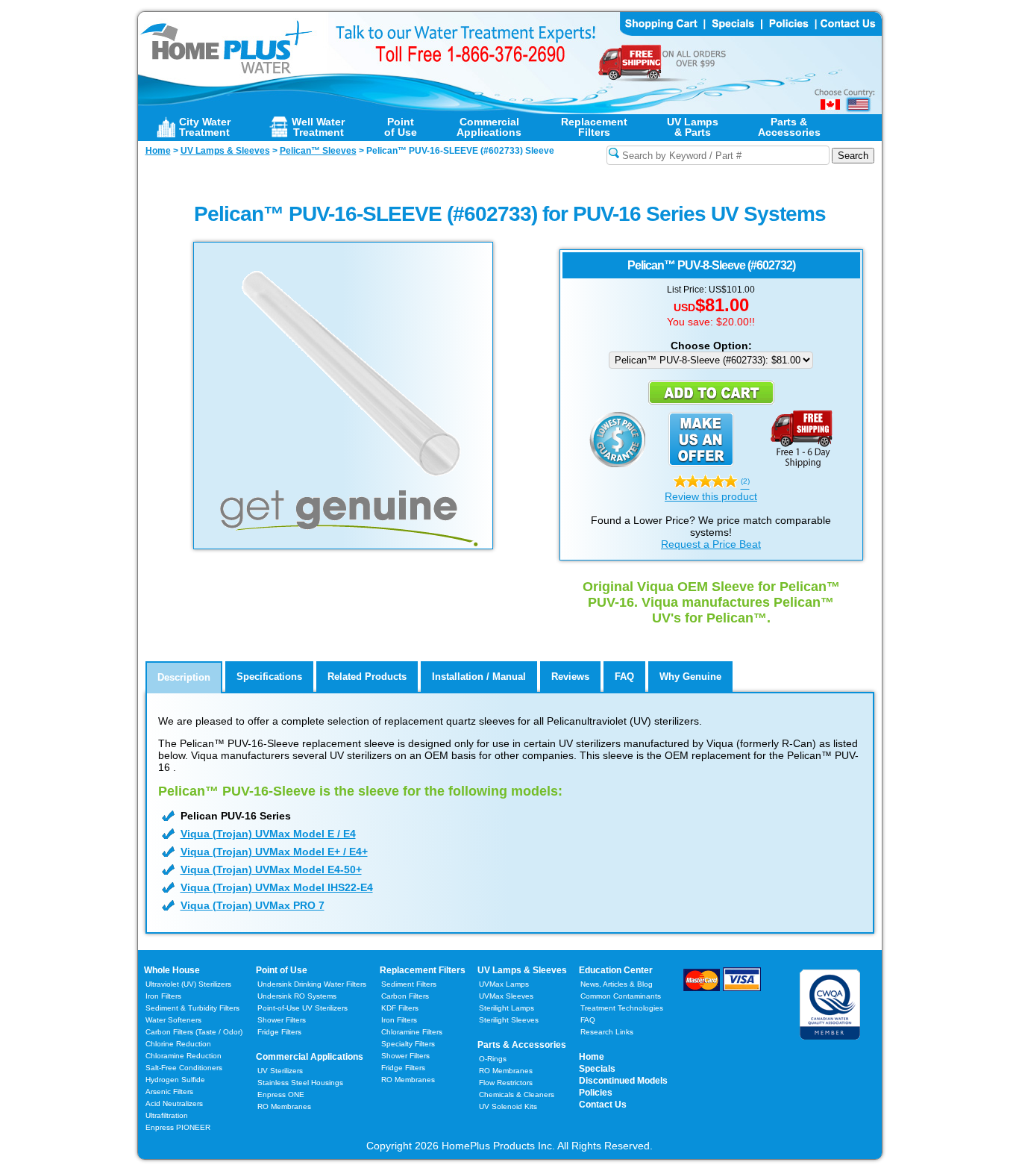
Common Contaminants (620, 996)
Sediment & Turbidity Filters (192, 1008)
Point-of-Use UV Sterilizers (302, 1008)
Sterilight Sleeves (509, 1020)
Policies (595, 1092)
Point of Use (281, 970)
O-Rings (493, 1059)
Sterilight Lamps (506, 1008)
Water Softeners (173, 1020)
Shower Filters (281, 1020)
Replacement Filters (422, 970)
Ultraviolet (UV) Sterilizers (188, 984)
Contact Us (603, 1104)
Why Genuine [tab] (690, 676)
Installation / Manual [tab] (479, 676)
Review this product (711, 496)
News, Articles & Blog (616, 984)
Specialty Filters (408, 1044)
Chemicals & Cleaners (516, 1094)
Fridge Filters (279, 1032)
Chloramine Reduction (183, 1056)
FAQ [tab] (624, 676)
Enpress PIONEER (177, 1127)
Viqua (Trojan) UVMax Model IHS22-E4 (277, 887)
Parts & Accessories (521, 1045)
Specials (597, 1069)
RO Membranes (284, 1106)
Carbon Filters (193, 1032)
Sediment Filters (408, 984)
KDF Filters (399, 1008)
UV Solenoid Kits (508, 1106)
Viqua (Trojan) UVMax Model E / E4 (268, 834)
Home (591, 1057)
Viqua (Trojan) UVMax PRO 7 (252, 905)
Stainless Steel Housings (300, 1082)
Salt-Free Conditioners (183, 1068)
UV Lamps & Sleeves (522, 970)
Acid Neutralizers (174, 1103)
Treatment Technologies (621, 1008)
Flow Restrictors (506, 1082)
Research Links (606, 1032)
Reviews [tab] (570, 676)
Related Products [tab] (367, 676)
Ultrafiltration (166, 1115)
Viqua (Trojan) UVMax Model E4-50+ (271, 869)
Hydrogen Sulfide (175, 1079)
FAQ (587, 1020)
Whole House (172, 970)
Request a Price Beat (711, 544)
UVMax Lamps (504, 984)
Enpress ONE (280, 1094)
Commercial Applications (309, 1057)
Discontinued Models (623, 1080)
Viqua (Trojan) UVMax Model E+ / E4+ (274, 852)
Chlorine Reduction (178, 1044)
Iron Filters (163, 996)
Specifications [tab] (269, 676)
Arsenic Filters (169, 1091)
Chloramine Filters (411, 1032)
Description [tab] (183, 677)
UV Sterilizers (280, 1071)
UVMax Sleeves (506, 996)
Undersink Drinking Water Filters (311, 984)
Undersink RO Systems (296, 996)
